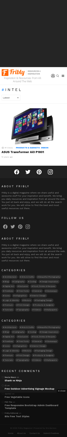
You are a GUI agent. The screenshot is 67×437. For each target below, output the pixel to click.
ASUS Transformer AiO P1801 (23, 152)
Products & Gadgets (28, 148)
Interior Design (39, 296)
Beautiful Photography (49, 277)
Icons (7, 296)
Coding (33, 282)
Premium (9, 305)
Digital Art (9, 286)
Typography (23, 310)
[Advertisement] (33, 33)
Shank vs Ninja (13, 380)
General (38, 291)
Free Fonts (24, 291)
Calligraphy (19, 282)
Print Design (23, 305)
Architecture (10, 277)
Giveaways (52, 291)
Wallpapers (51, 310)
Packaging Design (44, 300)
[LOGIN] (53, 76)
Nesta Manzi (10, 377)
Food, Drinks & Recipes (44, 286)
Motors (27, 300)
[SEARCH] (57, 75)
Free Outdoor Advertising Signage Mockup (29, 388)
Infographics (20, 296)
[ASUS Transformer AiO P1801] (33, 126)
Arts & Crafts (28, 277)
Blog (7, 282)
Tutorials (9, 310)
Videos (44, 148)
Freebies (9, 291)
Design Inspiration (49, 282)
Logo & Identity (12, 300)
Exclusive (23, 286)
